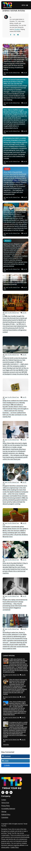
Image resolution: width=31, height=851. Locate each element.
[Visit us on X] (7, 792)
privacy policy (5, 847)
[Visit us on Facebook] (2, 792)
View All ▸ (6, 745)
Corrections (4, 817)
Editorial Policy (5, 814)
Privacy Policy (5, 805)
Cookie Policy (14, 847)
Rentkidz (17, 29)
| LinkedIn (7, 765)
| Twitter (6, 760)
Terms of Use (5, 802)
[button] (24, 5)
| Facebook (7, 756)
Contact (3, 799)
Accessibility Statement (8, 808)
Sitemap (3, 811)
